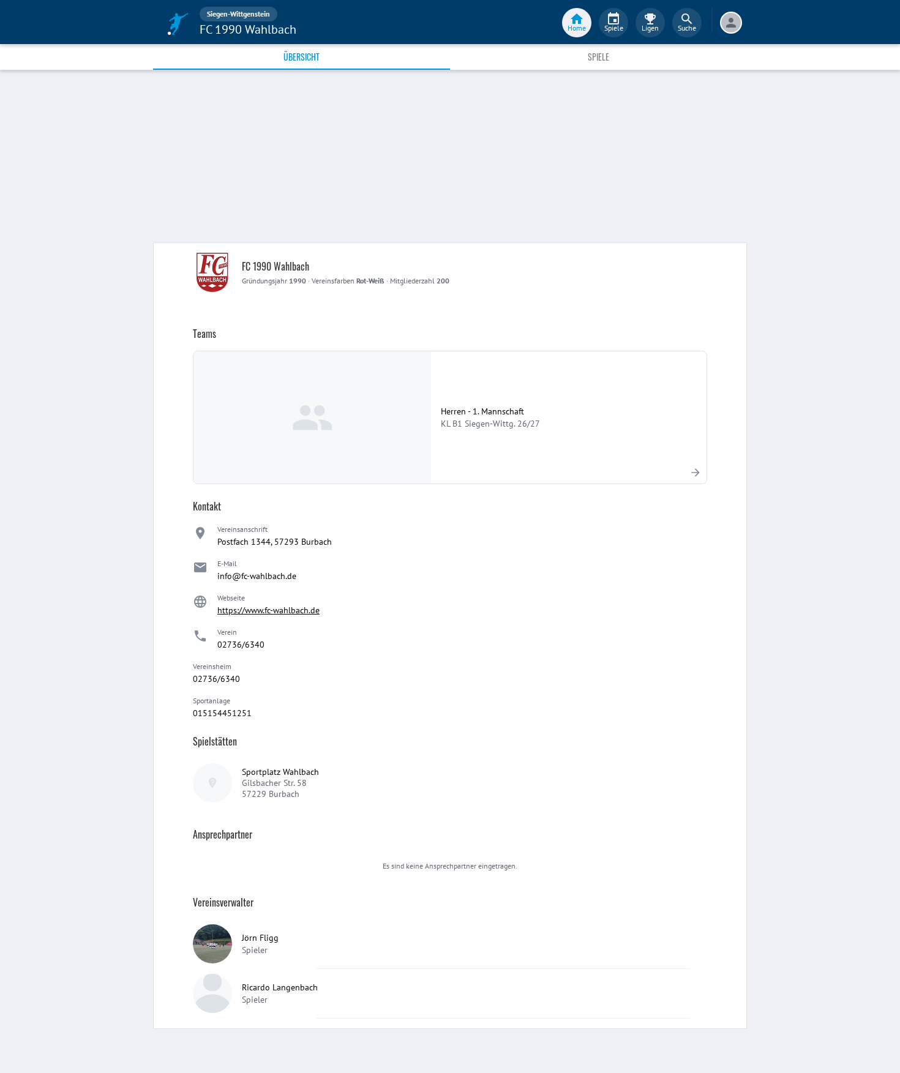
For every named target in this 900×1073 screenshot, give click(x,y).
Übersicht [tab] (301, 56)
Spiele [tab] (598, 56)
